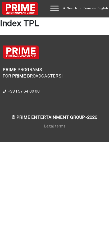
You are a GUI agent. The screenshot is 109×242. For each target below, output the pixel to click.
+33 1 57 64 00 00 (24, 91)
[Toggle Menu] (54, 8)
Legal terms (54, 126)
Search (72, 8)
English (103, 8)
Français (90, 8)
